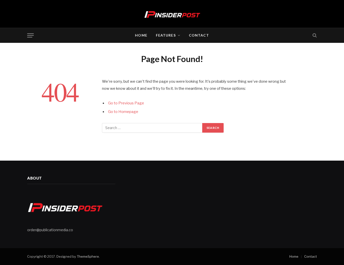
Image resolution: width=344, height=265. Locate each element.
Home (141, 35)
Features (166, 35)
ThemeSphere (88, 256)
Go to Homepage (123, 111)
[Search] (314, 35)
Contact (199, 35)
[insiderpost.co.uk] (172, 14)
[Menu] (30, 35)
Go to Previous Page (126, 103)
